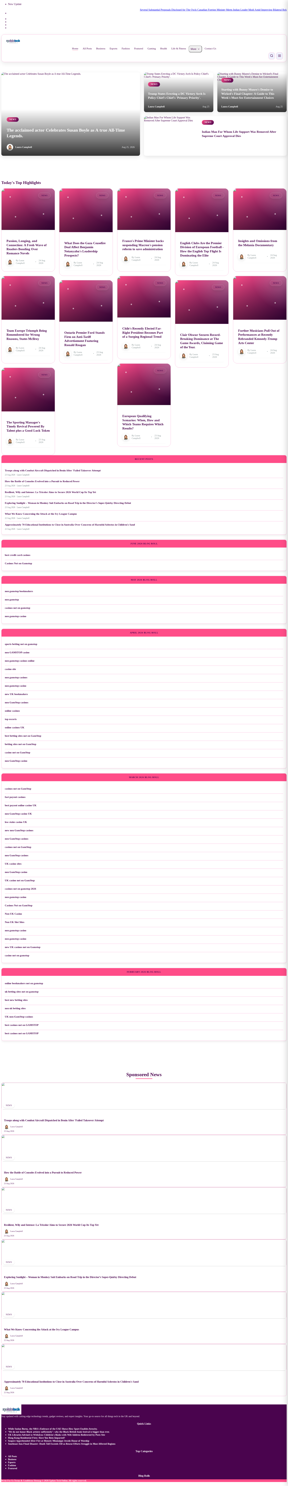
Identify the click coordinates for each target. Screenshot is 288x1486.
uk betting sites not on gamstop (21, 991)
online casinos (12, 710)
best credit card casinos (17, 555)
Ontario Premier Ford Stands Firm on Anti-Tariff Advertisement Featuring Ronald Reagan (84, 339)
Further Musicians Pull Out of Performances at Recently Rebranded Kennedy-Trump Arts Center (258, 337)
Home (75, 48)
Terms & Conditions (23, 1480)
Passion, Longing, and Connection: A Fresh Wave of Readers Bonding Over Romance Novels (26, 247)
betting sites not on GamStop (20, 744)
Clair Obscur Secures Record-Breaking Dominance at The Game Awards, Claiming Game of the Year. (201, 341)
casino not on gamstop (17, 955)
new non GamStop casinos (19, 830)
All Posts (87, 48)
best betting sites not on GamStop (23, 735)
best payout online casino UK (20, 805)
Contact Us (210, 48)
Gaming (152, 48)
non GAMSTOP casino (17, 652)
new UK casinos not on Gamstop (22, 947)
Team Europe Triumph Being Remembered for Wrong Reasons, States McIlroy (26, 334)
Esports (113, 48)
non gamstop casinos (16, 677)
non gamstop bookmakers (19, 591)
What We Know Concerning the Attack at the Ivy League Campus (41, 514)
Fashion (126, 48)
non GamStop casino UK (18, 813)
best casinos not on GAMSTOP (21, 1025)
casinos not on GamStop (18, 788)
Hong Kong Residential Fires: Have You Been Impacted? (36, 1438)
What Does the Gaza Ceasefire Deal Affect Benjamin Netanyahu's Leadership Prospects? (85, 249)
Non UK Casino (13, 913)
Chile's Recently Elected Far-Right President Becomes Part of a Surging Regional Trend (142, 332)
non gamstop (12, 599)
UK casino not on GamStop (20, 880)
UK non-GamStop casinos (19, 1016)
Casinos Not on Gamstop (18, 563)
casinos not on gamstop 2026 (20, 888)
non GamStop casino (16, 761)
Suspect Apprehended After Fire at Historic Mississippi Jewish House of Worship (48, 1441)
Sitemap (37, 1480)
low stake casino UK (16, 822)
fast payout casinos (15, 797)
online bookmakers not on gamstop (24, 983)
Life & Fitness (178, 48)
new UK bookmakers (16, 694)
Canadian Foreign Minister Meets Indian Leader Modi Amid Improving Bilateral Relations (214, 9)
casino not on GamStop (17, 752)
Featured (138, 48)
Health (163, 48)
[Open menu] (279, 56)
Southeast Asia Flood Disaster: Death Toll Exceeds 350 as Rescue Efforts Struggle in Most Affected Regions (61, 1444)
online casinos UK (14, 727)
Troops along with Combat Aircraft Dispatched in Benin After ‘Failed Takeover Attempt (53, 470)
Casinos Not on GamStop (18, 905)
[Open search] (271, 56)
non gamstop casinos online (19, 660)
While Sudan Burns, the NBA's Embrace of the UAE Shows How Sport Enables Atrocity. (53, 1429)
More (193, 49)
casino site (10, 669)
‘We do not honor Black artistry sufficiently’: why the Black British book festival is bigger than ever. (59, 1432)
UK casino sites (13, 863)
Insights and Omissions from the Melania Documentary (257, 243)
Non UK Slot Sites (14, 922)
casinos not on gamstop (17, 608)
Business (100, 48)
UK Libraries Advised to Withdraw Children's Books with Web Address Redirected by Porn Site (56, 1435)
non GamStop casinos (16, 702)
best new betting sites (16, 1000)
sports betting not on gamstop (21, 644)
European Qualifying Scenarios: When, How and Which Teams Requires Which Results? (143, 422)
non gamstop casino (15, 616)
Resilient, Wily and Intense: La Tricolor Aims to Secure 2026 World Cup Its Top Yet (50, 492)
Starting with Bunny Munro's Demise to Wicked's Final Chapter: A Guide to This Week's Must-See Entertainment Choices (247, 93)
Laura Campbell (23, 147)
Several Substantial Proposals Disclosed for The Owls (137, 9)
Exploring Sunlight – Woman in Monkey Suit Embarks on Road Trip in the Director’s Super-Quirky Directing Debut (68, 503)
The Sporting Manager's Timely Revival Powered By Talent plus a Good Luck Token (28, 426)
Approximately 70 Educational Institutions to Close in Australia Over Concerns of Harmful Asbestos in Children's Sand (70, 524)
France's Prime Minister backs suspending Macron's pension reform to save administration (143, 245)
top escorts (11, 719)
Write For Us (7, 1480)
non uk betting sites (15, 1008)
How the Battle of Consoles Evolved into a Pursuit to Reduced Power (42, 481)
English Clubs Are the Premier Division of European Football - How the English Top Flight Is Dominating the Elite (202, 249)
